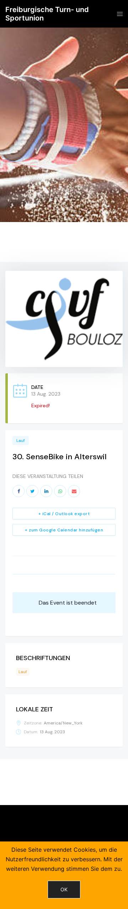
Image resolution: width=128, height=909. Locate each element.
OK (64, 889)
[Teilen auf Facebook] (18, 491)
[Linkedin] (46, 491)
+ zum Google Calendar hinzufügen (64, 530)
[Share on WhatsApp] (60, 491)
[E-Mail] (74, 491)
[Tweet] (32, 491)
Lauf (20, 440)
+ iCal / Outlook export (64, 514)
